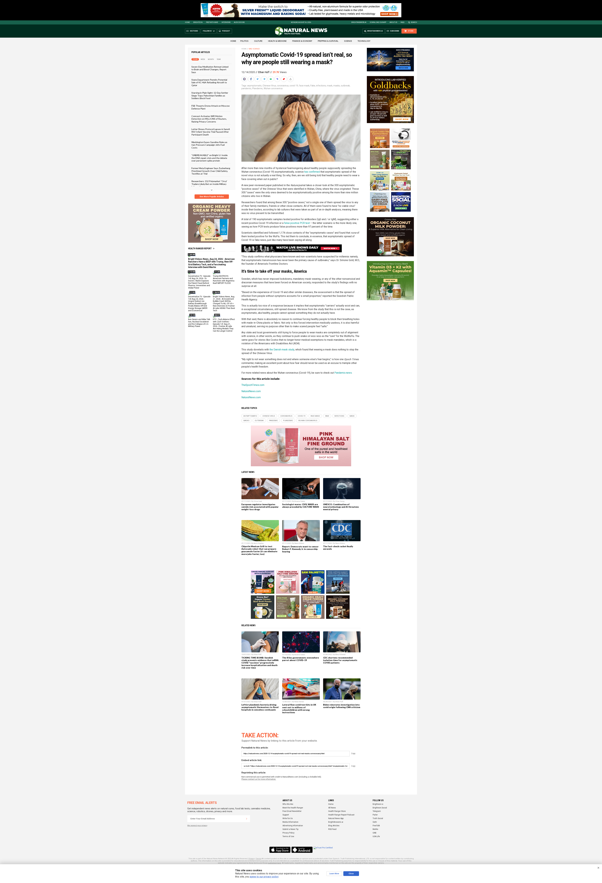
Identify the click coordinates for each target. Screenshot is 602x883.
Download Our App (378, 22)
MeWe (375, 829)
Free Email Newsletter (292, 811)
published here (274, 863)
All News (332, 808)
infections (321, 85)
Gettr (375, 822)
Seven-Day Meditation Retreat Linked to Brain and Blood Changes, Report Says (209, 69)
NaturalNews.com (251, 391)
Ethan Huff (263, 72)
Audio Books (239, 22)
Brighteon (198, 22)
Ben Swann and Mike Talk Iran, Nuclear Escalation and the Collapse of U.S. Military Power (199, 322)
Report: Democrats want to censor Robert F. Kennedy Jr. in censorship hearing (300, 549)
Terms (258, 859)
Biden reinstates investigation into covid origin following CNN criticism (341, 706)
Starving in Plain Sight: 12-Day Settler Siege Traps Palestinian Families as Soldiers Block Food (209, 95)
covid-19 (294, 85)
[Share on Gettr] (284, 79)
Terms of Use (288, 836)
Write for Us (288, 818)
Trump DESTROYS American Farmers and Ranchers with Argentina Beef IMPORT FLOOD (223, 279)
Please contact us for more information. (258, 779)
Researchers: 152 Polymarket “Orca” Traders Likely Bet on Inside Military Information (209, 184)
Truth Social (378, 818)
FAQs (402, 22)
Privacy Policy (288, 833)
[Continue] (246, 818)
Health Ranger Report (200, 248)
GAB (374, 833)
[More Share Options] (291, 79)
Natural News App (335, 818)
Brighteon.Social (380, 808)
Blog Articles (333, 826)
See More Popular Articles (212, 197)
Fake (312, 85)
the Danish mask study (281, 349)
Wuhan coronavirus (273, 88)
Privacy (251, 859)
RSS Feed (332, 829)
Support (286, 815)
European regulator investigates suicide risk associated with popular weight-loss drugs (260, 507)
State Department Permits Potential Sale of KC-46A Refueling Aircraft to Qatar (209, 82)
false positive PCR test (297, 223)
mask (329, 85)
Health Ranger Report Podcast (341, 815)
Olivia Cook (258, 501)
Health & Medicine (277, 41)
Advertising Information (293, 826)
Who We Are (288, 804)
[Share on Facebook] (251, 79)
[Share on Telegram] (264, 79)
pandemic (246, 88)
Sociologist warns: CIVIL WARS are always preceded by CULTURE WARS (300, 505)
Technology (364, 41)
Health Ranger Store (337, 811)
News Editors (299, 543)
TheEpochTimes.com (252, 384)
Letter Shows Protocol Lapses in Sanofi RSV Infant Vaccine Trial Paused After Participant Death (210, 132)
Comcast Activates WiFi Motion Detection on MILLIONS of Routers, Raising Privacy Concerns (209, 119)
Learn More (334, 873)
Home (187, 22)
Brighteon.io (378, 804)
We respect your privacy (197, 826)
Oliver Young (339, 501)
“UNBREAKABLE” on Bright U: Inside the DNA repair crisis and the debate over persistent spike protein (209, 158)
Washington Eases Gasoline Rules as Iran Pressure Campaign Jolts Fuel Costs (209, 145)
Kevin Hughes (259, 543)
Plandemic (257, 88)
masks (336, 85)
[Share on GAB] (271, 79)
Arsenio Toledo (299, 501)
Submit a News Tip (290, 829)
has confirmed (312, 171)
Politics (244, 41)
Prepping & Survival (328, 41)
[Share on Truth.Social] (277, 79)
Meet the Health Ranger (293, 808)
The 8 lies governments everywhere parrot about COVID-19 (300, 658)
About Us (393, 22)
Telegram (377, 811)
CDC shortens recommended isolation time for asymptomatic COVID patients (340, 660)
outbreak (345, 85)
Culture (258, 41)
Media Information (290, 822)
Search (414, 22)
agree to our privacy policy (264, 876)
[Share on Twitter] (258, 79)
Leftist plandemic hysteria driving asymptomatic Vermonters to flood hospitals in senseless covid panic (259, 707)
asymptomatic (254, 85)
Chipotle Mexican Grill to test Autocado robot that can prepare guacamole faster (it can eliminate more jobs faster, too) (259, 550)
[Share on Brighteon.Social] (244, 79)
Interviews (226, 22)
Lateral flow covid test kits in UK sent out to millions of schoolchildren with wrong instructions (299, 708)
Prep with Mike (212, 22)
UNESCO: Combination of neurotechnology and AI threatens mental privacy (341, 507)
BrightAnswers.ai (358, 22)
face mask (304, 85)
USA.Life (376, 836)
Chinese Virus (269, 85)
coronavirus (283, 85)
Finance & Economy (302, 41)
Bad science (254, 49)
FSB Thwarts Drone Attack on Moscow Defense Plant (210, 107)
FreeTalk (376, 826)
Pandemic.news (343, 372)
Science (348, 41)
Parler (375, 815)
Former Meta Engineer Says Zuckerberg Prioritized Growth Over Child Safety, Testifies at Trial (210, 171)
